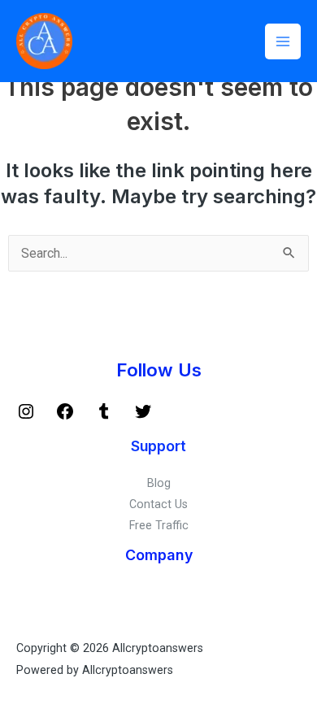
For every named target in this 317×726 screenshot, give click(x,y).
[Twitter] (143, 417)
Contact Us (158, 504)
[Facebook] (65, 417)
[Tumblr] (104, 417)
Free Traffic (159, 525)
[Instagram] (26, 417)
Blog (159, 482)
